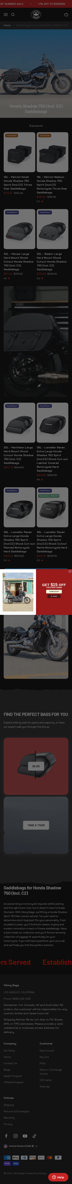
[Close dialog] (70, 571)
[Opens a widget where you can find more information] (58, 1177)
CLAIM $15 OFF (54, 591)
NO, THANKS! (54, 596)
